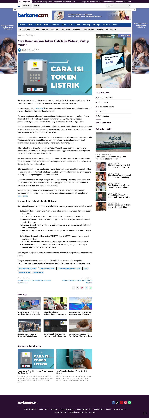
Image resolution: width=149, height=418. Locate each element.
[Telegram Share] (86, 288)
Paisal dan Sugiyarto (106, 107)
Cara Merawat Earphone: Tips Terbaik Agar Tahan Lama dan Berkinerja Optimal (79, 335)
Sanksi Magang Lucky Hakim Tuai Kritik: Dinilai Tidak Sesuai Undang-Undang (119, 206)
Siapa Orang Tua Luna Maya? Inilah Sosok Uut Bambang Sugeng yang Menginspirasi (119, 176)
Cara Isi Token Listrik (47, 269)
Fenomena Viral (88, 29)
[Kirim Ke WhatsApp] (90, 288)
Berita (30, 25)
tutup (14, 9)
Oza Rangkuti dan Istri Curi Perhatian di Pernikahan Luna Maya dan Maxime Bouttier (118, 186)
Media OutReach (120, 409)
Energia (36, 29)
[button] (129, 5)
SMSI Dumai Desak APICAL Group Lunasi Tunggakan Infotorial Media (31, 2)
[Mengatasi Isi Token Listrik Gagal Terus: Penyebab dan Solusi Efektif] (36, 359)
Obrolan (45, 29)
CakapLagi (54, 29)
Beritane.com (26, 49)
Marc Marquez (103, 116)
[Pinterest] (121, 403)
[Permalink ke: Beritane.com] (19, 50)
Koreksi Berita (99, 409)
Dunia (64, 25)
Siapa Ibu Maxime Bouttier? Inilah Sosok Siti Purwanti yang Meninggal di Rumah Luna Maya (100, 2)
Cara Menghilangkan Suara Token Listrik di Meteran (77, 280)
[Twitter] (117, 403)
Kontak (36, 5)
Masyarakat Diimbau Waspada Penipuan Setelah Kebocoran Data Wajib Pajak (54, 335)
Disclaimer (54, 409)
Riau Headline (111, 29)
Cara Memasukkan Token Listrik (69, 269)
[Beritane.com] (33, 15)
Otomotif (106, 25)
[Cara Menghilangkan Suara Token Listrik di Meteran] (74, 359)
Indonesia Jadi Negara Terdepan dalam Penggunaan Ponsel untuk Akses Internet (54, 313)
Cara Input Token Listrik (27, 269)
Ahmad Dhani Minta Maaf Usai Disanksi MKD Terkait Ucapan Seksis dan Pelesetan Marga (118, 196)
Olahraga (96, 25)
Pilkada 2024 (103, 102)
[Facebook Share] (73, 288)
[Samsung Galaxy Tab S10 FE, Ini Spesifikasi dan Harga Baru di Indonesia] (29, 303)
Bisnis (46, 25)
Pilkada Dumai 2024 (105, 98)
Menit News (66, 29)
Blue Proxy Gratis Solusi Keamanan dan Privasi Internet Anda (34, 280)
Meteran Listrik (24, 273)
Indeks (115, 25)
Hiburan (38, 25)
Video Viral (102, 111)
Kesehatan (55, 25)
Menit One (76, 29)
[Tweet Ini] (77, 288)
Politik (77, 25)
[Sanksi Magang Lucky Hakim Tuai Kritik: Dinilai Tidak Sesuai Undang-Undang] (101, 206)
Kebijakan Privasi (30, 409)
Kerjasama (26, 5)
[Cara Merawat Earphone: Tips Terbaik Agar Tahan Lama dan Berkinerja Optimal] (80, 325)
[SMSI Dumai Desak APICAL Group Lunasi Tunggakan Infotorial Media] (113, 142)
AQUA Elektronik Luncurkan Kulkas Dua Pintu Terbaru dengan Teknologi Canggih (27, 335)
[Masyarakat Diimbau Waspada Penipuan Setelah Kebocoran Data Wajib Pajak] (55, 325)
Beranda (22, 25)
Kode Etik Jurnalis (67, 409)
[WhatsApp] (129, 403)
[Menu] (19, 6)
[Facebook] (113, 403)
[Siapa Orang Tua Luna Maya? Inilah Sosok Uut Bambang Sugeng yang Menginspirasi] (101, 176)
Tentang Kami (43, 409)
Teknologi (86, 25)
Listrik (86, 269)
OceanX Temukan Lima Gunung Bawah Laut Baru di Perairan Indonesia (80, 313)
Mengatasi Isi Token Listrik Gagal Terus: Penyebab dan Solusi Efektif (36, 372)
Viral (70, 25)
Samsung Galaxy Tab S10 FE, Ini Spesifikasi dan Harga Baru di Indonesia (29, 313)
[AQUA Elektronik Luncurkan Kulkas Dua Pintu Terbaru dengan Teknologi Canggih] (29, 325)
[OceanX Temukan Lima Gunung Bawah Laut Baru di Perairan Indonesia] (80, 303)
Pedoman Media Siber (83, 409)
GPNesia (100, 29)
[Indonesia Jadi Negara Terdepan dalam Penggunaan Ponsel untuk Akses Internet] (55, 303)
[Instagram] (125, 403)
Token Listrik (38, 273)
